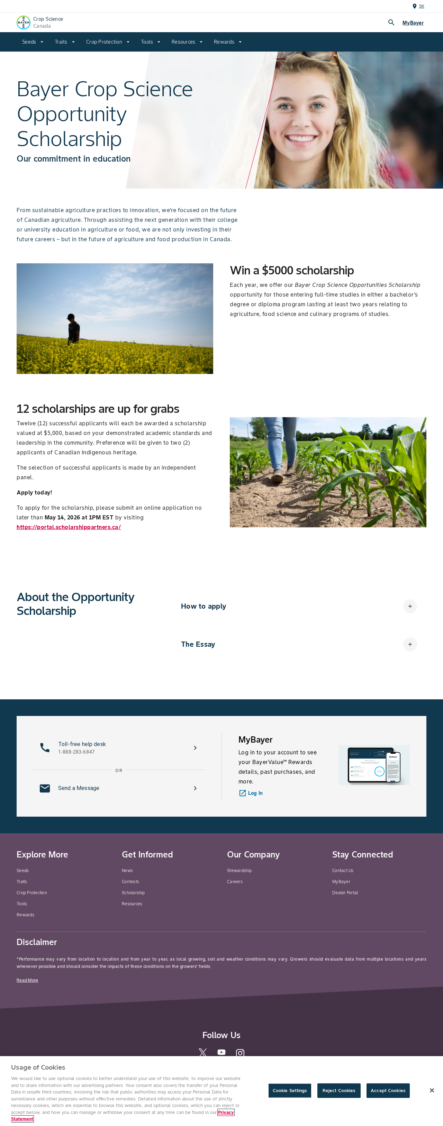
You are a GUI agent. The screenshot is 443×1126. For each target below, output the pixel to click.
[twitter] (203, 1055)
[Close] (432, 1090)
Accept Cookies (388, 1090)
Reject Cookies (339, 1090)
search (391, 22)
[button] (299, 606)
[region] (221, 1091)
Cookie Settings (290, 1090)
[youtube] (221, 1054)
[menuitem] (33, 42)
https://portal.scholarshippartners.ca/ (69, 527)
